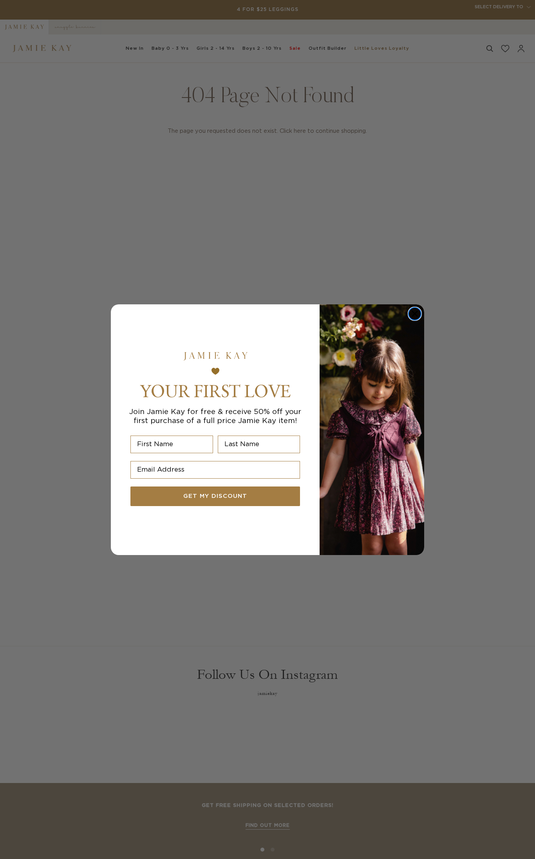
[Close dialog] (414, 313)
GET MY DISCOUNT (215, 496)
